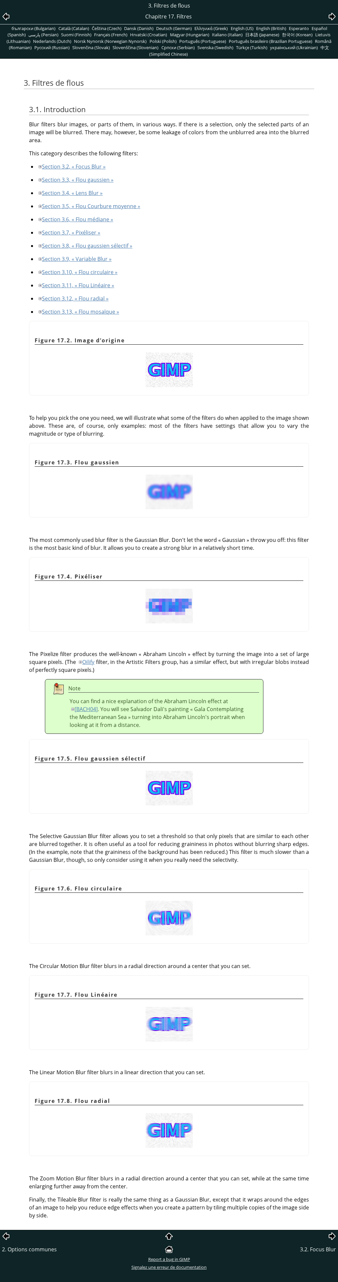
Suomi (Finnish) (76, 35)
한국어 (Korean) (297, 35)
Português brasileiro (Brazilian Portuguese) (270, 41)
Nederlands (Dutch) (52, 41)
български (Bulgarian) (33, 28)
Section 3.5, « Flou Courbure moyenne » (91, 206)
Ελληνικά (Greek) (211, 28)
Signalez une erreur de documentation (169, 1267)
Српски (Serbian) (178, 47)
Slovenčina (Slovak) (91, 47)
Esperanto (299, 28)
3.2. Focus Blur (318, 1249)
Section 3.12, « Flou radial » (75, 298)
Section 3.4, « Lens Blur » (72, 193)
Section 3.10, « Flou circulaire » (80, 272)
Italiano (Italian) (227, 35)
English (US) (242, 28)
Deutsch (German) (174, 28)
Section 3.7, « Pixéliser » (71, 232)
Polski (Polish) (163, 41)
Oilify (88, 662)
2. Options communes (29, 1249)
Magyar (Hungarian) (189, 35)
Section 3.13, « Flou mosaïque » (80, 311)
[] (86, 709)
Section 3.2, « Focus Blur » (74, 166)
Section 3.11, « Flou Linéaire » (78, 285)
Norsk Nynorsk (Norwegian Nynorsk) (110, 41)
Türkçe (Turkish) (251, 47)
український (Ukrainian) (294, 47)
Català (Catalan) (73, 28)
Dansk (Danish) (138, 28)
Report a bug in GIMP (169, 1259)
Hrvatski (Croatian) (148, 35)
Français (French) (110, 35)
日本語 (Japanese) (262, 35)
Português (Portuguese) (202, 41)
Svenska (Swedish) (215, 47)
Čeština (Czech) (106, 28)
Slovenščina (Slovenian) (135, 47)
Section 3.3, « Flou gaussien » (78, 179)
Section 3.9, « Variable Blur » (77, 259)
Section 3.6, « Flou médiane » (77, 219)
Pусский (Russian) (52, 47)
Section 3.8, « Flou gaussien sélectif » (87, 245)
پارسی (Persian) (43, 35)
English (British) (271, 28)
